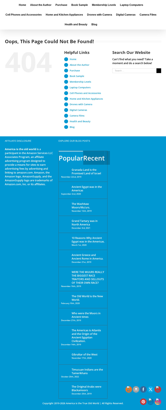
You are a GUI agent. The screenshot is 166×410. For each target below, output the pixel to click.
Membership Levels (80, 81)
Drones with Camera (81, 104)
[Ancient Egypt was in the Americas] (65, 187)
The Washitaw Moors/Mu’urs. (81, 205)
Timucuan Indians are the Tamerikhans (87, 371)
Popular (71, 158)
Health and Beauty (80, 121)
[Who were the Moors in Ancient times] (65, 313)
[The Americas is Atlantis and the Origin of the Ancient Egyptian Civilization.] (65, 333)
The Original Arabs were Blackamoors (86, 388)
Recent (94, 158)
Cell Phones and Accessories (85, 93)
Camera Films (77, 115)
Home (73, 59)
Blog (72, 127)
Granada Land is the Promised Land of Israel (86, 171)
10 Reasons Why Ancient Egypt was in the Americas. (88, 239)
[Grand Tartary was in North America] (65, 223)
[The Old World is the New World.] (65, 297)
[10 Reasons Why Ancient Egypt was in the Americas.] (65, 241)
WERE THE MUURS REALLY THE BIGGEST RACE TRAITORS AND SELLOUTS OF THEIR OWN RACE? (88, 277)
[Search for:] (134, 70)
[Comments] (107, 158)
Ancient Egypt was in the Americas (87, 188)
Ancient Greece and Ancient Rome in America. (87, 256)
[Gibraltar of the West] (65, 357)
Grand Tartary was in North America (85, 222)
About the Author (79, 64)
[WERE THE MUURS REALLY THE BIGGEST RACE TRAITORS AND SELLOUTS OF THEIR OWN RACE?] (65, 276)
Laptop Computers (80, 87)
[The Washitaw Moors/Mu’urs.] (65, 206)
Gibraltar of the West (84, 354)
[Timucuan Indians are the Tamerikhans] (65, 370)
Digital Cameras (78, 110)
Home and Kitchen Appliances (86, 98)
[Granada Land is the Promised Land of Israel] (65, 170)
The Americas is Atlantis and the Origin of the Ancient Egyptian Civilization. (86, 336)
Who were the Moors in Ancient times (86, 315)
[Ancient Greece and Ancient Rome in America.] (65, 257)
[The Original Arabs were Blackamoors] (65, 389)
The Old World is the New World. (87, 298)
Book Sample (77, 76)
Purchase (75, 70)
